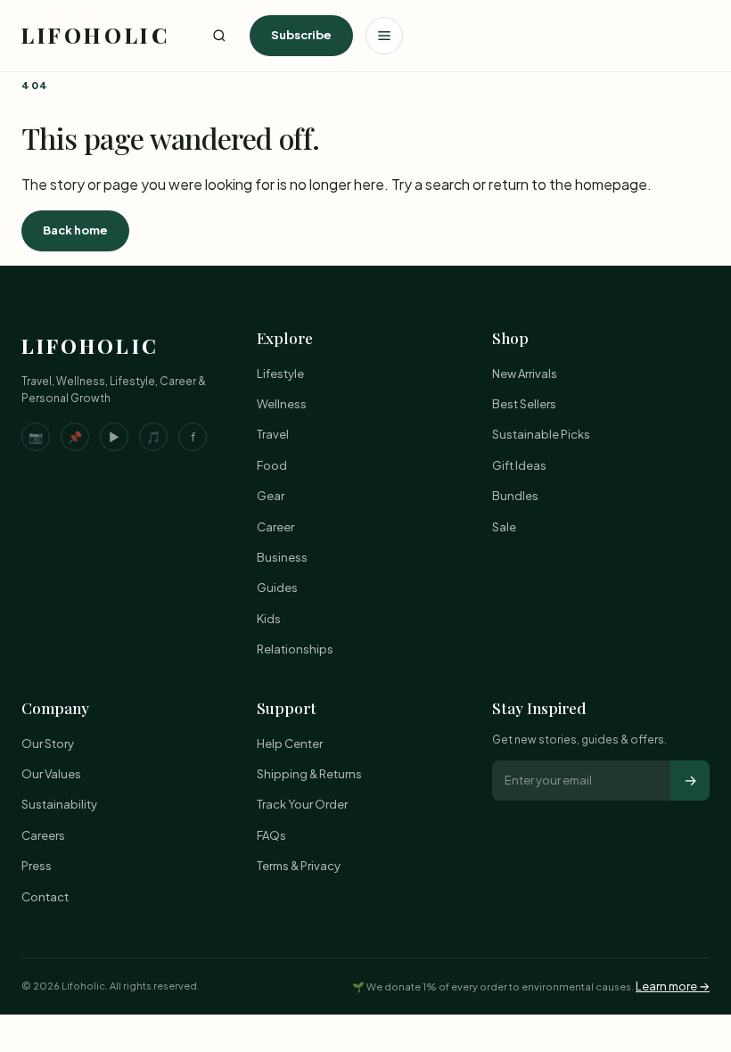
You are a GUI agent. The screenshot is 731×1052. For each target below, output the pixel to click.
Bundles (515, 496)
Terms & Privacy (299, 866)
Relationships (295, 649)
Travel (273, 434)
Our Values (51, 774)
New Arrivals (524, 373)
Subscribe (301, 35)
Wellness (282, 404)
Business (282, 557)
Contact (45, 897)
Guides (277, 587)
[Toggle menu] (384, 35)
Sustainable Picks (541, 434)
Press (36, 866)
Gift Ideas (519, 465)
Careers (43, 835)
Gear (270, 496)
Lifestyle (280, 373)
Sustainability (59, 804)
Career (275, 527)
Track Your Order (302, 804)
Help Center (290, 743)
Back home (75, 230)
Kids (269, 619)
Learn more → (673, 986)
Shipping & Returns (309, 774)
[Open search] (219, 35)
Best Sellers (524, 404)
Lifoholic (95, 35)
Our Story (47, 743)
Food (272, 465)
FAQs (271, 835)
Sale (504, 527)
